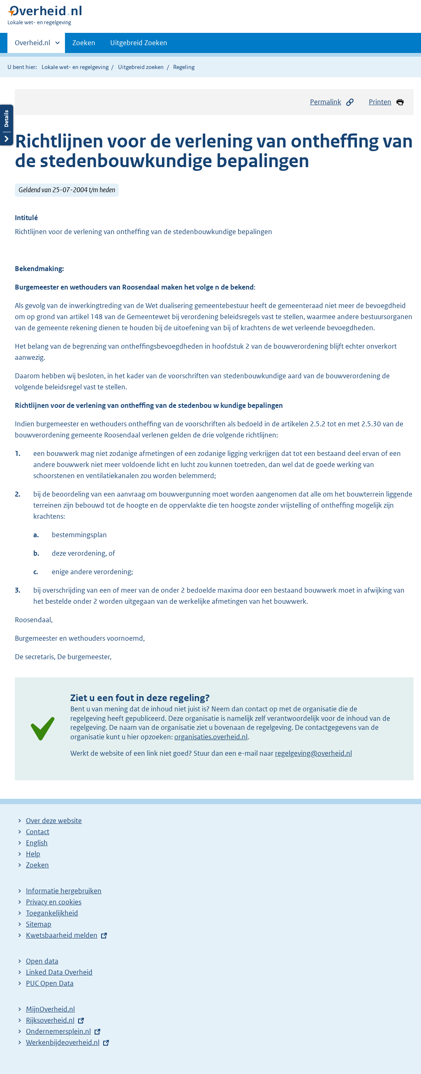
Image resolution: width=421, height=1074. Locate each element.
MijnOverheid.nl (50, 1009)
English (37, 842)
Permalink (325, 101)
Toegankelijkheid (52, 913)
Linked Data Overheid (59, 972)
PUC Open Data (50, 983)
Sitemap (38, 924)
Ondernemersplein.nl (58, 1031)
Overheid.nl (32, 45)
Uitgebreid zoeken (141, 67)
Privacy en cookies (53, 901)
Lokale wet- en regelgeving (75, 67)
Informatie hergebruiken (64, 890)
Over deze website (54, 820)
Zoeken (83, 42)
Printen (380, 101)
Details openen (6, 125)
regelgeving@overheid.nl (313, 753)
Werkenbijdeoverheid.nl (62, 1042)
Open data (42, 961)
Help (33, 853)
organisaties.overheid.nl (211, 736)
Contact (37, 831)
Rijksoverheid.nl (50, 1020)
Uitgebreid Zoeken (138, 42)
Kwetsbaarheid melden (61, 935)
